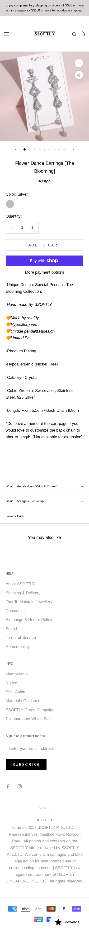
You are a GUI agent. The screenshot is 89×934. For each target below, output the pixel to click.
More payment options (44, 272)
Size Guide (15, 692)
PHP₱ (42, 808)
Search (12, 628)
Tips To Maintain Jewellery (29, 602)
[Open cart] (83, 33)
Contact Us (16, 611)
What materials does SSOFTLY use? (31, 486)
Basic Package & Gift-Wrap (25, 501)
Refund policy (18, 646)
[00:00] (44, 96)
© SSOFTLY (44, 820)
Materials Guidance (23, 701)
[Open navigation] (6, 34)
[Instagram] (20, 786)
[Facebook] (8, 786)
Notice (11, 683)
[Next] (73, 149)
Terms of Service (21, 637)
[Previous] (15, 149)
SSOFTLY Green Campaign (30, 710)
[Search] (74, 34)
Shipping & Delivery (23, 593)
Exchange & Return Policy (29, 619)
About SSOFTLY (20, 584)
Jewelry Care (14, 516)
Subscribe (26, 764)
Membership (17, 674)
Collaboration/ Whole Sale (29, 718)
